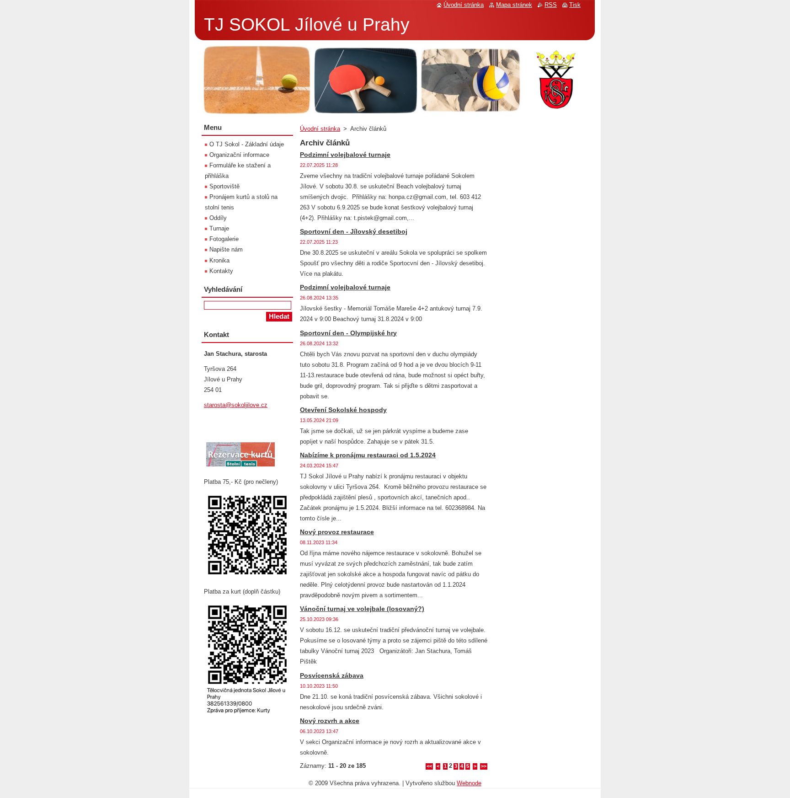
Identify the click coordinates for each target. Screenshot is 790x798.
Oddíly (218, 217)
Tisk (575, 4)
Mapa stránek (514, 4)
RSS (550, 4)
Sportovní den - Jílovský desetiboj (353, 231)
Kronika (219, 260)
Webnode (469, 783)
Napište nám (226, 249)
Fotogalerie (224, 239)
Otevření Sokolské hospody (343, 409)
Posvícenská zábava (331, 675)
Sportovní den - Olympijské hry (348, 333)
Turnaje (219, 228)
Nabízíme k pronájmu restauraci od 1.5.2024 (368, 455)
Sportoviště (224, 186)
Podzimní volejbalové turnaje (345, 154)
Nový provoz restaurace (337, 532)
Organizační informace (239, 154)
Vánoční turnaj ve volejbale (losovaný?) (362, 608)
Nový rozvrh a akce (329, 720)
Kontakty (221, 271)
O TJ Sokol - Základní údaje (246, 144)
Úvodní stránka (320, 128)
